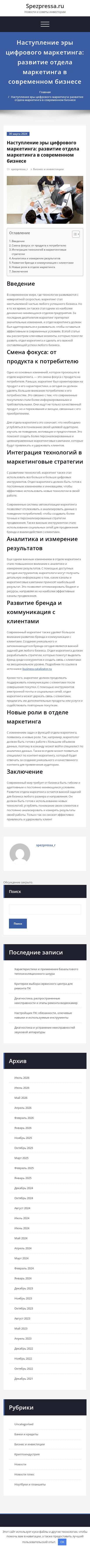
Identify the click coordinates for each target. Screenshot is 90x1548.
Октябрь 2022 (23, 1369)
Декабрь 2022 (23, 1348)
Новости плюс (24, 1474)
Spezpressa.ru (45, 6)
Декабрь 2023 (23, 1288)
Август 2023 (22, 1318)
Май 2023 (20, 1328)
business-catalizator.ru (37, 669)
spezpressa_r (19, 169)
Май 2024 (20, 1238)
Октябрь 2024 (23, 1198)
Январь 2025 (22, 1178)
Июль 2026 (21, 1078)
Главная (45, 92)
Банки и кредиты (26, 1434)
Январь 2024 (22, 1278)
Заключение (20, 271)
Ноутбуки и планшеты (30, 1484)
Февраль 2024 (24, 1268)
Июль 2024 (21, 1218)
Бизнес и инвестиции (48, 169)
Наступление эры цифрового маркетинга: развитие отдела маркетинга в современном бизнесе (47, 98)
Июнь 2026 (21, 1088)
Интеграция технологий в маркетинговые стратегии (39, 252)
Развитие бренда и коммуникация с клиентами (43, 263)
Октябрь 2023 (23, 1308)
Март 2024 (21, 1258)
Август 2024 (22, 1208)
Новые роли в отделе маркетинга (33, 267)
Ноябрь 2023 (23, 1298)
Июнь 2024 (21, 1228)
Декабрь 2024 (23, 1188)
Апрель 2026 (22, 1108)
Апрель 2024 (22, 1248)
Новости (20, 1464)
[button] (74, 234)
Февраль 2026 (24, 1118)
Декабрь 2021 (23, 1379)
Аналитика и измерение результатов (36, 258)
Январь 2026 (22, 1128)
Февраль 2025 (24, 1168)
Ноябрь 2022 (23, 1358)
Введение (18, 241)
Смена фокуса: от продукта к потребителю (39, 245)
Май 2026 (20, 1098)
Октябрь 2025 (23, 1148)
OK (62, 1542)
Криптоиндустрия (27, 1454)
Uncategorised (23, 1424)
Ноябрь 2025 (23, 1138)
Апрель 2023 (22, 1338)
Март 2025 (21, 1158)
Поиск (15, 891)
